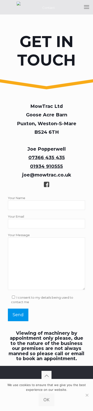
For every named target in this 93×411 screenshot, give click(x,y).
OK (46, 399)
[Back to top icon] (46, 376)
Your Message (19, 235)
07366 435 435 (46, 157)
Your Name (16, 198)
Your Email (16, 216)
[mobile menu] (87, 7)
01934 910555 (46, 166)
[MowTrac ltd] (46, 7)
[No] (87, 395)
